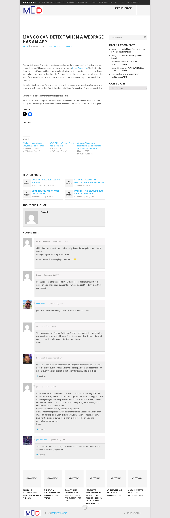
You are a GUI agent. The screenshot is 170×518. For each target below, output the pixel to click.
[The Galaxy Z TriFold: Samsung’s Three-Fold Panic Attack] (53, 478)
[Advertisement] (71, 25)
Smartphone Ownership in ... (104, 2)
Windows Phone (55, 46)
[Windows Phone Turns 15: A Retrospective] (116, 478)
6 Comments (36, 197)
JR (39, 365)
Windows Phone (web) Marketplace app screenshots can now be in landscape (89, 146)
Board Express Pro (79, 68)
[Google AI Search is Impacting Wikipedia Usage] (137, 478)
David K (25, 46)
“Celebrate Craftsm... (130, 2)
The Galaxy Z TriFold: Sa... (76, 2)
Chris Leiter (40, 304)
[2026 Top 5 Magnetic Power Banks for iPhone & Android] (32, 478)
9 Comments (79, 197)
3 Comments (79, 185)
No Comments (37, 185)
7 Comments (68, 46)
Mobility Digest (59, 513)
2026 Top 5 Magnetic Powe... (50, 2)
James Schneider (118, 68)
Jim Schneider (41, 440)
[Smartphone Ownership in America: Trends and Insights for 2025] (74, 478)
